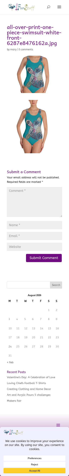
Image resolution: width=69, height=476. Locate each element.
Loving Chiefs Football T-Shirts (26, 383)
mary (13, 49)
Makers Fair (14, 400)
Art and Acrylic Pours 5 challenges (28, 395)
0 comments (26, 49)
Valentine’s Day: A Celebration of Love (31, 377)
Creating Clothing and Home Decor (29, 389)
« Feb (10, 362)
